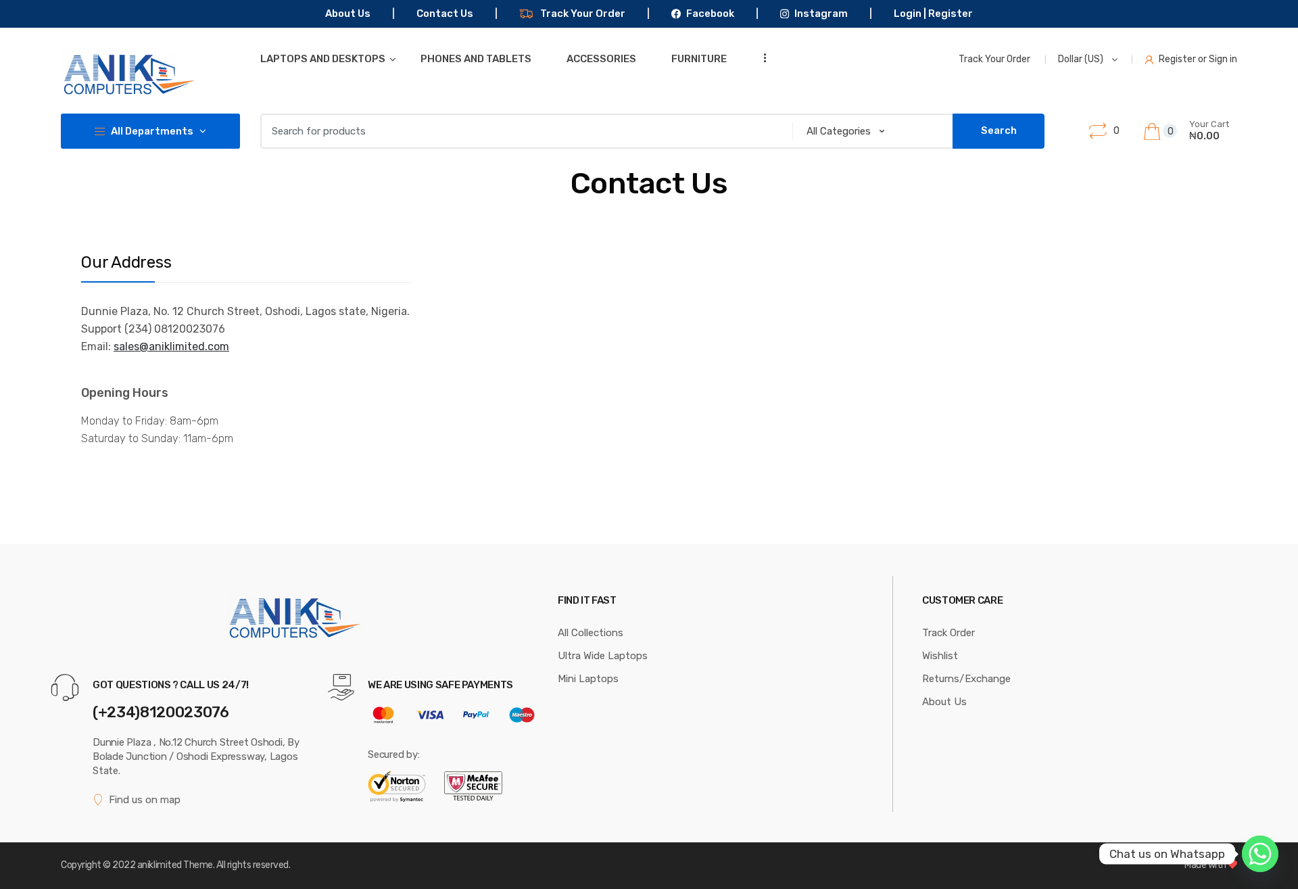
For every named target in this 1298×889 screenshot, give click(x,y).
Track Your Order (582, 13)
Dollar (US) (1081, 59)
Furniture (699, 59)
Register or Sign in (1198, 59)
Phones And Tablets (475, 59)
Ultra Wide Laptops (603, 656)
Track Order (948, 633)
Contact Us (444, 13)
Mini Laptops (588, 679)
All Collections (590, 633)
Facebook (710, 13)
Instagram (820, 13)
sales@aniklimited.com (171, 346)
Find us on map (145, 800)
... (760, 58)
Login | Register (933, 13)
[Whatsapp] (1260, 854)
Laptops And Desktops (322, 59)
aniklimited (159, 865)
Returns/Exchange (966, 679)
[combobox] (522, 131)
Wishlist (940, 656)
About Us (347, 13)
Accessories (601, 59)
